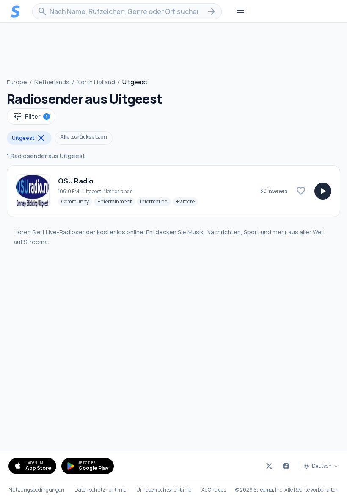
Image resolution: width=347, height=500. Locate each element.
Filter (29, 116)
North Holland (96, 82)
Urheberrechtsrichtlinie (163, 489)
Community (76, 201)
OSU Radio (76, 181)
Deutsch (322, 466)
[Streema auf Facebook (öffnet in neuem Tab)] (286, 466)
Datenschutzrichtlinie (100, 489)
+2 (187, 201)
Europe (17, 82)
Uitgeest (29, 138)
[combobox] (127, 11)
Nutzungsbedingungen (36, 489)
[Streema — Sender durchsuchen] (15, 11)
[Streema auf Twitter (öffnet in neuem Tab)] (269, 466)
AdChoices (213, 489)
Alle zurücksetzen (83, 136)
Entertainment (116, 201)
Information (155, 201)
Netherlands (51, 82)
